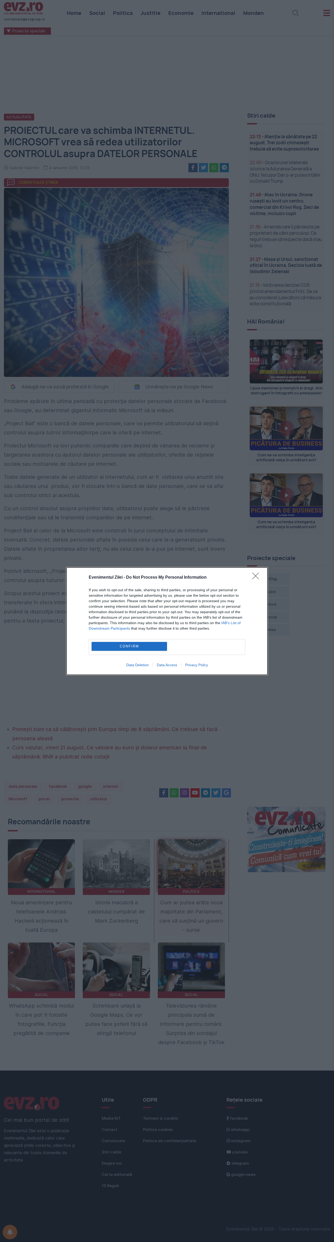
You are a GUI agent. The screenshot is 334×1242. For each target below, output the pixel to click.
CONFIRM (129, 646)
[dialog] (167, 621)
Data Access (167, 665)
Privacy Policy (196, 665)
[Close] (257, 578)
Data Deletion (137, 665)
